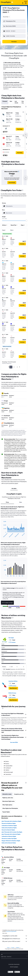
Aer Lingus (11, 637)
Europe (12, 947)
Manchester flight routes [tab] (8, 801)
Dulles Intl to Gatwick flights (9, 842)
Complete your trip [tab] (18, 794)
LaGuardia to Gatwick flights (9, 836)
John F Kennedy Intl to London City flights (12, 832)
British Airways (12, 693)
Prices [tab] (7, 502)
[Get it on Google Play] (10, 972)
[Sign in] (22, 3)
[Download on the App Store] (17, 972)
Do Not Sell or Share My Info (14, 964)
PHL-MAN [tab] (14, 488)
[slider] (26, 221)
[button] (8, 12)
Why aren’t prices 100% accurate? (11, 941)
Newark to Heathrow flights (9, 823)
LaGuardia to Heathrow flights (9, 825)
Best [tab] (11, 101)
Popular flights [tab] (6, 812)
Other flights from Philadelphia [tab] (10, 808)
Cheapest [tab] (4, 101)
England (17, 947)
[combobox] (6, 16)
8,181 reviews (12, 697)
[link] (11, 182)
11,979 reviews (12, 685)
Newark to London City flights (9, 838)
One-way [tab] (23, 102)
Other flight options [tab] (7, 804)
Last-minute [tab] (16, 102)
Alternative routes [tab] (6, 794)
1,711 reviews (12, 642)
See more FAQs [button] (14, 742)
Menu (25, 1)
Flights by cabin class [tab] (7, 797)
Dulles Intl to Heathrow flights (9, 827)
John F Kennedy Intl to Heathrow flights (11, 821)
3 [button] (17, 367)
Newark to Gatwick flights (8, 829)
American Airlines (13, 681)
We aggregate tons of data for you (11, 938)
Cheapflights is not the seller (9, 936)
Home (8, 947)
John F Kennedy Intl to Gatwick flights (11, 834)
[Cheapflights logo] (6, 2)
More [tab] (20, 502)
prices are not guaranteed (11, 931)
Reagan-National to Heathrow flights (11, 840)
